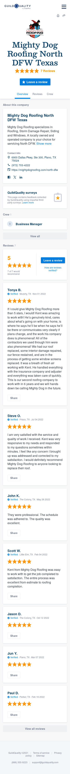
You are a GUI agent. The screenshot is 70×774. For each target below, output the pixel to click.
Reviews (37, 94)
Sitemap (40, 755)
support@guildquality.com (45, 762)
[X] (14, 177)
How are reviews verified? (52, 269)
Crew (50, 94)
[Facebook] (8, 177)
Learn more (28, 202)
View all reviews (35, 728)
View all (35, 236)
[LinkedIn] (20, 177)
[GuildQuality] (17, 7)
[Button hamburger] (64, 7)
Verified (14, 293)
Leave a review (37, 82)
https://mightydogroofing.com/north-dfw (35, 169)
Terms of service (41, 752)
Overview (22, 94)
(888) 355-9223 (19, 762)
